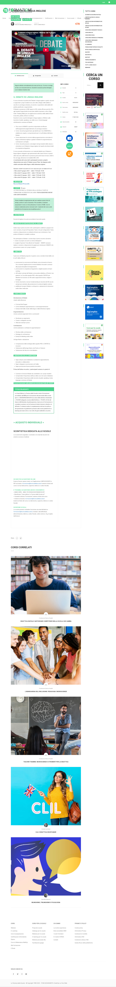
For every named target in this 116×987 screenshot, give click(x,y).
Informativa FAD (79, 937)
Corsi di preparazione (36, 18)
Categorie (36, 23)
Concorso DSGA (90, 35)
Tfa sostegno (89, 62)
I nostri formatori (58, 934)
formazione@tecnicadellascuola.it (32, 483)
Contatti (55, 940)
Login (103, 2)
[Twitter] (20, 538)
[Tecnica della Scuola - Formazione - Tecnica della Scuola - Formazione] (17, 11)
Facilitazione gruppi (38, 943)
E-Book (79, 18)
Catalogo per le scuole (39, 931)
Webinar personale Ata (39, 940)
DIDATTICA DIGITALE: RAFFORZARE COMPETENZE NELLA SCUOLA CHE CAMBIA (45, 621)
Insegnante (18, 23)
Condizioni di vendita (81, 934)
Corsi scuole (70, 18)
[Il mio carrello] (109, 2)
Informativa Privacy (80, 931)
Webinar (87, 67)
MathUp (87, 57)
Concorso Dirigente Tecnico (93, 30)
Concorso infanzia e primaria (94, 37)
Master (87, 52)
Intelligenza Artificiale (92, 49)
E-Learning (88, 44)
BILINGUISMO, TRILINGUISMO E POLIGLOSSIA (46, 902)
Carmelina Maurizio (46, 899)
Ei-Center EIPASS (58, 937)
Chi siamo (87, 18)
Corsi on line (12, 18)
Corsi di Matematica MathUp (19, 942)
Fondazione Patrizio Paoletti (46, 618)
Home (4, 18)
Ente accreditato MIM (59, 931)
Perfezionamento (90, 59)
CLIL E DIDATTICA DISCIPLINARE (46, 832)
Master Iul (88, 54)
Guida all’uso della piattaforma (84, 943)
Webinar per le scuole (38, 934)
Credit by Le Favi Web (60, 983)
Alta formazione (59, 18)
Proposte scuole (37, 928)
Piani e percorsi (23, 18)
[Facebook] (17, 538)
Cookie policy (79, 928)
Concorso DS (89, 32)
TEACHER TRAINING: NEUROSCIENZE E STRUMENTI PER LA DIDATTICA (45, 762)
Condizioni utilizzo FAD (82, 940)
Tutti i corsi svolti (39, 24)
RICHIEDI (20, 469)
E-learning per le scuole (39, 937)
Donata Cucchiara (46, 829)
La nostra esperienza (59, 928)
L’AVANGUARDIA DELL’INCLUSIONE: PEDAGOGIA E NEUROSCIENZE (46, 691)
